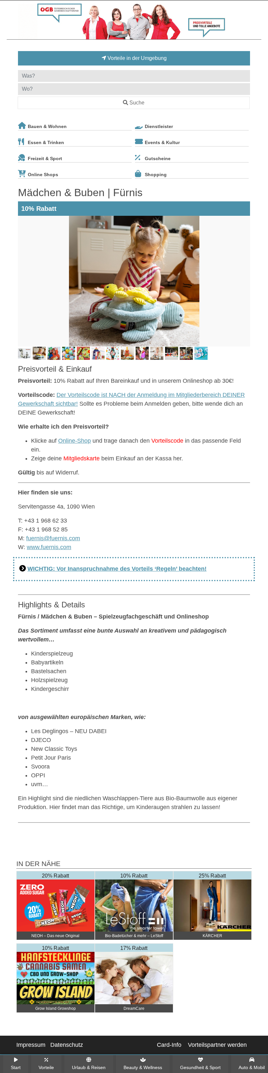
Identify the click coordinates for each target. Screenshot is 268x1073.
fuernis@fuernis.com (53, 538)
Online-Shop (74, 440)
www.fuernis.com (49, 547)
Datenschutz (66, 1045)
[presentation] (24, 281)
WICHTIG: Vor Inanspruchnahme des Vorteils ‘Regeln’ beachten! (117, 568)
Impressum (30, 1045)
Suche (136, 102)
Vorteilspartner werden (217, 1045)
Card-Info (169, 1045)
